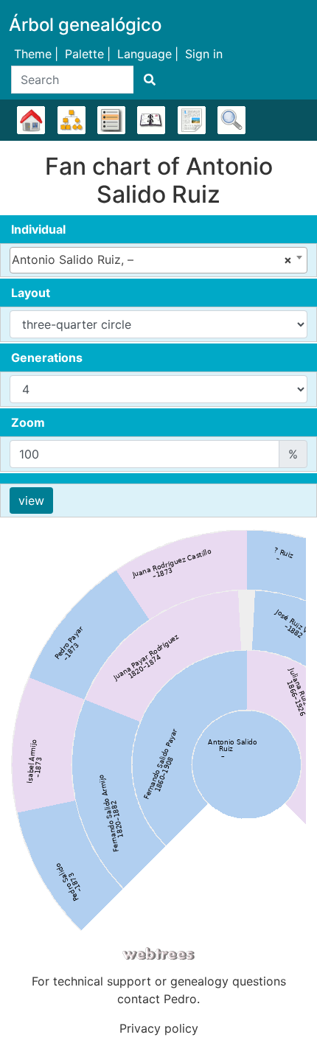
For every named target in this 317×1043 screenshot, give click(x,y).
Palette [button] (84, 53)
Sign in (204, 53)
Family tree (31, 120)
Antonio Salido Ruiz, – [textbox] (152, 259)
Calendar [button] (151, 120)
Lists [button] (111, 120)
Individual (38, 229)
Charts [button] (71, 120)
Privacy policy (158, 1028)
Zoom (28, 422)
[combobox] (158, 260)
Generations (47, 357)
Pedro (180, 998)
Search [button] (231, 120)
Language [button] (144, 53)
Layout (30, 292)
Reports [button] (191, 120)
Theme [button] (33, 53)
